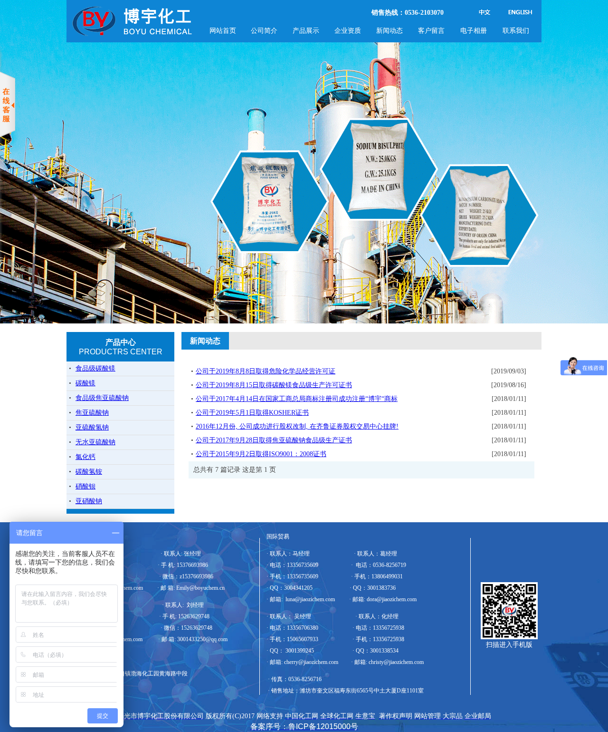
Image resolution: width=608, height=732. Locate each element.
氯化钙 (85, 456)
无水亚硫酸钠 (95, 442)
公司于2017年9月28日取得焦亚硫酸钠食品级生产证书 (274, 440)
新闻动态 (389, 30)
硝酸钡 (85, 486)
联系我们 (516, 30)
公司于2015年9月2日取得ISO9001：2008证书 (261, 454)
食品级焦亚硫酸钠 (102, 397)
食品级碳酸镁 (95, 368)
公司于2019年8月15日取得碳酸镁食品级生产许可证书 (274, 385)
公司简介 (264, 30)
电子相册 (473, 30)
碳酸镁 (85, 383)
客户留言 (431, 30)
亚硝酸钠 (89, 501)
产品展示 (306, 30)
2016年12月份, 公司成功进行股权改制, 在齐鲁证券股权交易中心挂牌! (297, 426)
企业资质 (347, 30)
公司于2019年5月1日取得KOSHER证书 (252, 412)
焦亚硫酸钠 (92, 412)
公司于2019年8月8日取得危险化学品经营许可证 (265, 371)
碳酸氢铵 (89, 471)
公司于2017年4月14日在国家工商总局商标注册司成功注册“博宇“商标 (297, 398)
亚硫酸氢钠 (92, 427)
